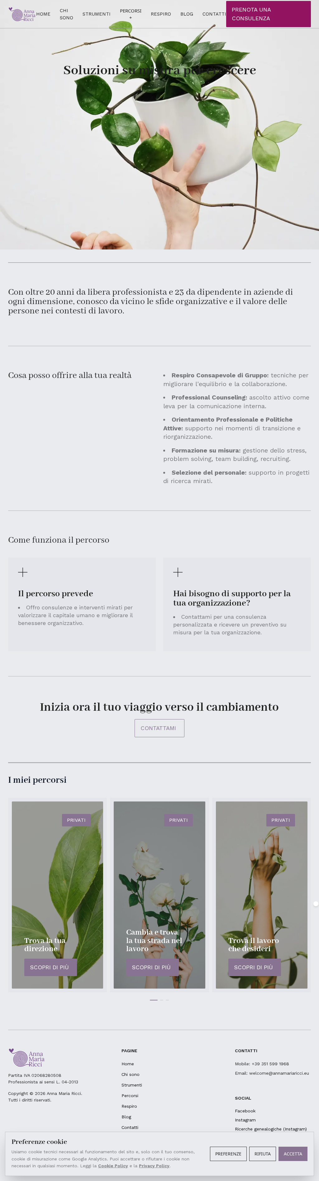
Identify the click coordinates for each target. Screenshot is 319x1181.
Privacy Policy (154, 1165)
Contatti (214, 14)
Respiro (161, 14)
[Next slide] (315, 903)
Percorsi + (130, 14)
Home (43, 14)
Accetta (293, 1154)
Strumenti (97, 14)
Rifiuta (263, 1154)
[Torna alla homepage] (22, 14)
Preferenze (228, 1154)
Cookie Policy (113, 1165)
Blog (186, 14)
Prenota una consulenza (251, 14)
